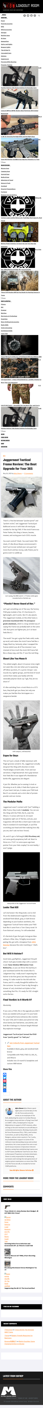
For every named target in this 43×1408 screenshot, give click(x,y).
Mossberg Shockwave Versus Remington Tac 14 (20, 1269)
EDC (4, 456)
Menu (4, 15)
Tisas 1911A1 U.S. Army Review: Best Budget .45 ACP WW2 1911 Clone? (21, 1212)
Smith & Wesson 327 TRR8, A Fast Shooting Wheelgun (19, 1257)
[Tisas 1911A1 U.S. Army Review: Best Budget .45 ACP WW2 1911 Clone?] (7, 1205)
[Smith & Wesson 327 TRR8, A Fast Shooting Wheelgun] (7, 1250)
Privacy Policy (11, 1398)
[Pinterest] (21, 1081)
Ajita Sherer (19, 1108)
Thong (6, 1336)
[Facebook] (21, 1074)
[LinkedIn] (21, 1084)
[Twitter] (21, 1077)
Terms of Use (22, 1398)
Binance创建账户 (10, 1341)
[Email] (21, 1087)
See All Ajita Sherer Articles (21, 1170)
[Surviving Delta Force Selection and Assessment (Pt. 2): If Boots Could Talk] (7, 1217)
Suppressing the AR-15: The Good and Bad (19, 1288)
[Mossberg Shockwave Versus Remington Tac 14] (7, 1262)
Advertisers (33, 1398)
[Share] (21, 1090)
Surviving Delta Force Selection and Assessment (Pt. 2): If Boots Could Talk (18, 1245)
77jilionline (8, 1330)
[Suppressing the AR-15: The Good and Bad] (7, 1274)
